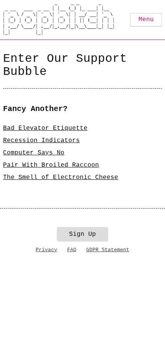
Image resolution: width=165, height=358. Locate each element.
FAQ (71, 250)
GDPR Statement (107, 250)
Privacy (46, 250)
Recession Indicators (41, 140)
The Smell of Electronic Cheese (60, 177)
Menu (146, 19)
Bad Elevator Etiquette (45, 128)
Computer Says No (33, 152)
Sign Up (82, 234)
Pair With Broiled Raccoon (51, 165)
